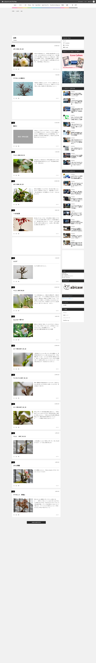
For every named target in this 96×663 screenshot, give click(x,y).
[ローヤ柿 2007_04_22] (23, 359)
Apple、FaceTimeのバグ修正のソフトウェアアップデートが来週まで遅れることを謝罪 (76, 118)
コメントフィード (66, 317)
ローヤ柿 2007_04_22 (19, 349)
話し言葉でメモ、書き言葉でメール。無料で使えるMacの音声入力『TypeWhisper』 (76, 192)
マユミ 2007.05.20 (18, 290)
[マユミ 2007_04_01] (23, 447)
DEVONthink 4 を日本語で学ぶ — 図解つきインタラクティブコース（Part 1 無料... (77, 200)
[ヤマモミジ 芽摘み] (23, 505)
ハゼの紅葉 (16, 213)
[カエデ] (23, 272)
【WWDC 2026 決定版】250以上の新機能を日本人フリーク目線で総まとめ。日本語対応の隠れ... (77, 110)
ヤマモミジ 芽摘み (19, 494)
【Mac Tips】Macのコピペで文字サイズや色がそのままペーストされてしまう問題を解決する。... (76, 141)
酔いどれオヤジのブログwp (9, 1)
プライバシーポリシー (67, 298)
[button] (94, 2)
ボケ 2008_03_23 (18, 184)
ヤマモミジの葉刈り (19, 78)
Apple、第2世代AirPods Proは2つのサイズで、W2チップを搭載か (76, 149)
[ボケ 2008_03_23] (23, 195)
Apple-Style (64, 273)
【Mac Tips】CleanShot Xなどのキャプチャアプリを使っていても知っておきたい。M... (76, 164)
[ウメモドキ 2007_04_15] (23, 389)
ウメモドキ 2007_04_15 (20, 378)
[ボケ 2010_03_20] (23, 60)
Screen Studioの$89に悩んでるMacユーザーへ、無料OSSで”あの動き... (76, 207)
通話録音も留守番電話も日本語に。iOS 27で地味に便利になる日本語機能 (76, 133)
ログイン (65, 312)
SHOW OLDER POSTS (36, 522)
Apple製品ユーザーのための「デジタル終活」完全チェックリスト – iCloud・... (76, 236)
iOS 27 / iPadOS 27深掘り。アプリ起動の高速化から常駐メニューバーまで (76, 94)
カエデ (15, 261)
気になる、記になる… (66, 277)
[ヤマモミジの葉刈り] (23, 89)
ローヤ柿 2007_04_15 (19, 407)
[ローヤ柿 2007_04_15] (23, 418)
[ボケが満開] (23, 476)
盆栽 (13, 45)
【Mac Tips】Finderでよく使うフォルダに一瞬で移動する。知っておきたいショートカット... (76, 185)
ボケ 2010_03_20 (18, 49)
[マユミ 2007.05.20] (23, 301)
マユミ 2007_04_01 (19, 436)
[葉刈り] (23, 137)
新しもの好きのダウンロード (67, 275)
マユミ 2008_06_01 (19, 155)
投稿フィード (65, 315)
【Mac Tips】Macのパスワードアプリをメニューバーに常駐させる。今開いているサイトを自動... (76, 126)
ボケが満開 (16, 465)
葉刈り (15, 126)
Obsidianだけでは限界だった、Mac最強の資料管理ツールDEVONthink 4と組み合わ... (77, 229)
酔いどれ (57, 69)
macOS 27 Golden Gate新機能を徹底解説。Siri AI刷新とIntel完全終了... (76, 156)
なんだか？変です (18, 319)
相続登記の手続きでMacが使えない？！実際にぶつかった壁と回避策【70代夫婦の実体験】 (76, 244)
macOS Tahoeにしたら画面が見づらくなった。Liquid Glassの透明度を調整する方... (77, 177)
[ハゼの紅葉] (23, 224)
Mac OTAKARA (65, 274)
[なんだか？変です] (23, 330)
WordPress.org (66, 320)
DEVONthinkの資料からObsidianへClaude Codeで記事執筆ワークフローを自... (76, 222)
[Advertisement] (48, 24)
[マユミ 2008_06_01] (23, 166)
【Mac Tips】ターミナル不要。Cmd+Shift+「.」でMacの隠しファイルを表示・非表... (76, 215)
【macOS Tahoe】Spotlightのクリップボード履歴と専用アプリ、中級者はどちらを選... (76, 102)
